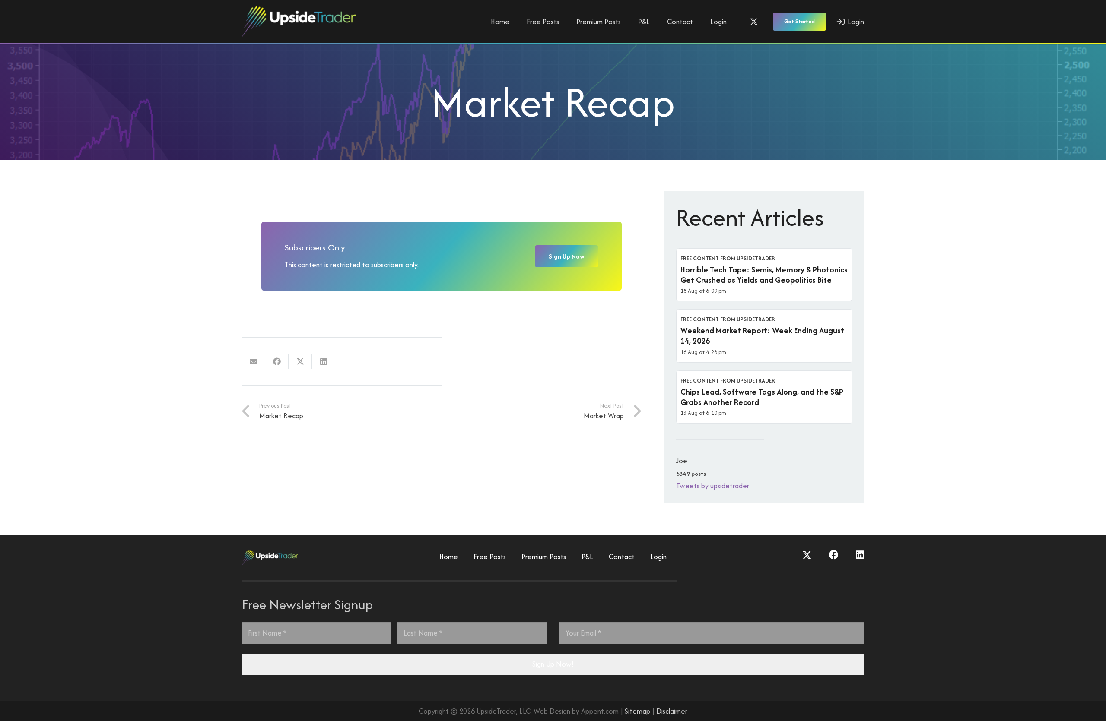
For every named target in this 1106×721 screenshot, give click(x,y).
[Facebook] (834, 555)
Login (658, 556)
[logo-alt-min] (299, 21)
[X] (754, 21)
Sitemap (637, 711)
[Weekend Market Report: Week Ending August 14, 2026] (764, 336)
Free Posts (490, 556)
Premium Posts (543, 556)
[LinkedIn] (860, 555)
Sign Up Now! (553, 664)
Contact (622, 556)
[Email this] (253, 361)
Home (448, 556)
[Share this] (277, 361)
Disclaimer (671, 711)
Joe (681, 460)
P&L (587, 556)
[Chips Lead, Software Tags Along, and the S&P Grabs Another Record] (764, 397)
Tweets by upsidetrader (712, 486)
